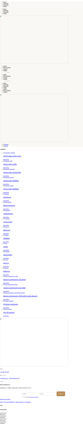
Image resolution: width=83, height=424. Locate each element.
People (5, 6)
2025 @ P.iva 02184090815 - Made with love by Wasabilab (15, 402)
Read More (6, 167)
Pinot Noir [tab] (2, 414)
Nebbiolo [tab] (2, 417)
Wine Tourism (6, 67)
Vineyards (5, 5)
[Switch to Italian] (5, 146)
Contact (5, 69)
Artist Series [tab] (3, 413)
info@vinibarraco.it (5, 384)
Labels (5, 66)
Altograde (5, 3)
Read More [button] (6, 159)
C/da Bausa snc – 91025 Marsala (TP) (10, 378)
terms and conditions (33, 397)
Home (4, 2)
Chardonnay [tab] (3, 416)
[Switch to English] (5, 144)
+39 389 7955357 (4, 372)
